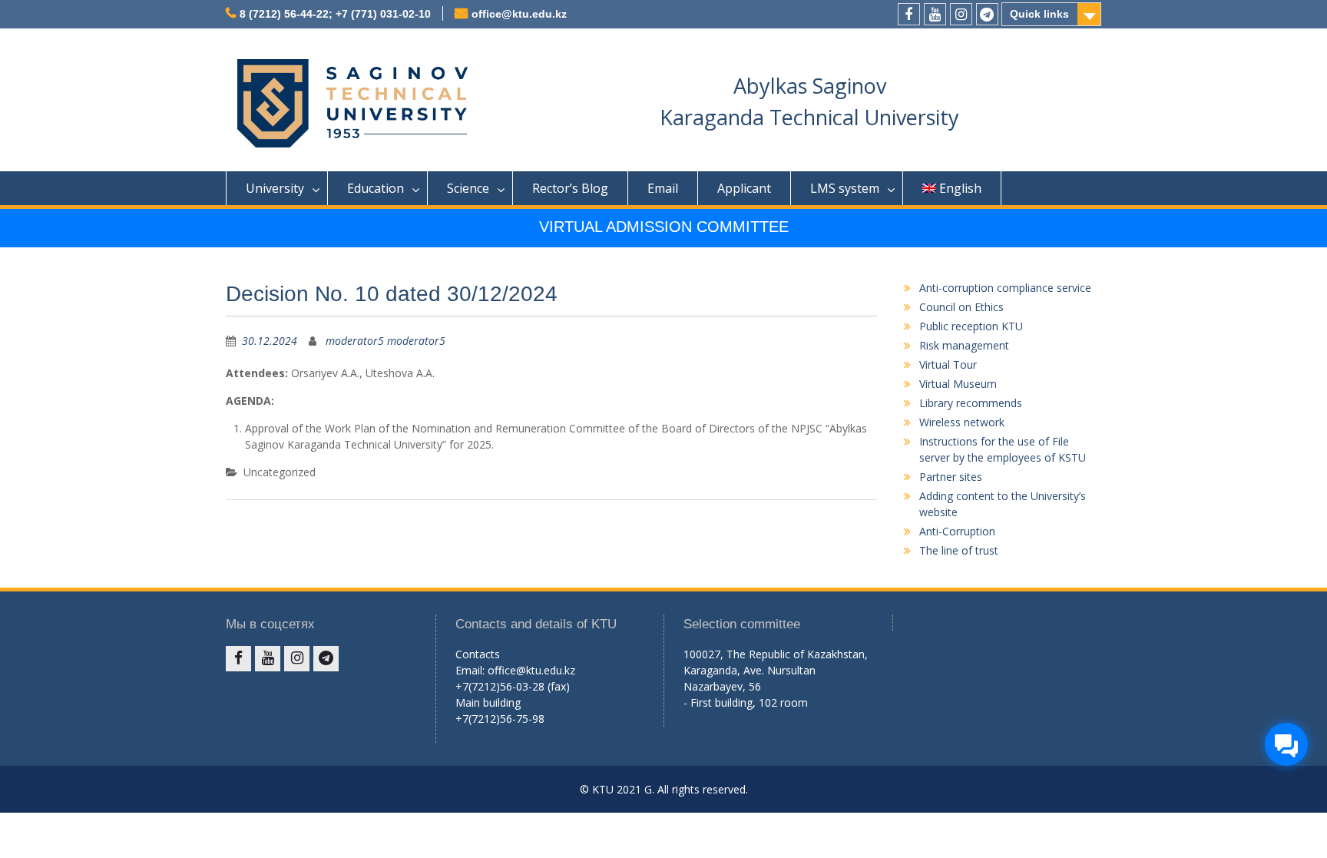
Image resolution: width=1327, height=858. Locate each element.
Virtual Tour (948, 364)
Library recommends (970, 403)
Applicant (744, 188)
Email (662, 188)
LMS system (844, 188)
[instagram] (961, 14)
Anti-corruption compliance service (1005, 287)
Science (468, 188)
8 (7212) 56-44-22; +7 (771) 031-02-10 (335, 14)
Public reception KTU (971, 326)
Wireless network (961, 422)
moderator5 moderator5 (385, 340)
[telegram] (987, 14)
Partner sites (950, 476)
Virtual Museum (958, 383)
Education (375, 188)
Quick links (1039, 14)
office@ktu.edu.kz (519, 14)
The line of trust (958, 550)
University (275, 188)
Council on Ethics (961, 307)
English (960, 188)
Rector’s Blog (570, 188)
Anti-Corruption (957, 531)
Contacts (477, 654)
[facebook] (909, 14)
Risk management (964, 345)
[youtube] (935, 14)
